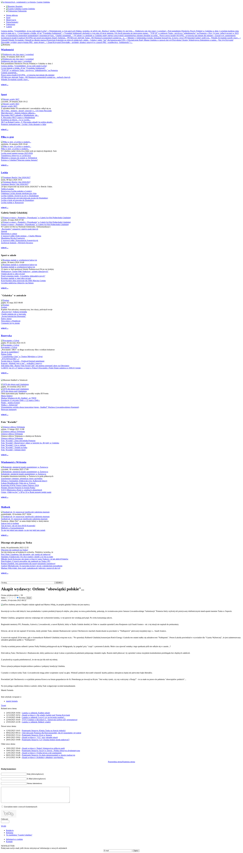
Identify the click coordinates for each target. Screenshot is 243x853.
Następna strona (128, 762)
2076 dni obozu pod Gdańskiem (14, 391)
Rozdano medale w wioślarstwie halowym (18, 267)
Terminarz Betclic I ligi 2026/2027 (14, 184)
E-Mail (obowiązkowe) (36, 779)
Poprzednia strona (115, 762)
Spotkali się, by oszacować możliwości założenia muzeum (24, 519)
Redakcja (10, 830)
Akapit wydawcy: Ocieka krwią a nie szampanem (42, 753)
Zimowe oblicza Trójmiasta (12, 434)
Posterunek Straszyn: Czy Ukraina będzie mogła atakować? (45, 740)
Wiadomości (7, 49)
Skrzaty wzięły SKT (9, 106)
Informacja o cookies (14, 839)
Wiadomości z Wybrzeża (13, 462)
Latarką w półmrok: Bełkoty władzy (36, 722)
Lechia (4, 172)
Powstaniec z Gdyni (9, 347)
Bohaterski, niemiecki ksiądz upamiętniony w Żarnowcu (23, 474)
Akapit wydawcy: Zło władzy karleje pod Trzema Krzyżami (46, 715)
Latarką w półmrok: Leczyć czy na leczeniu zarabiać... (43, 717)
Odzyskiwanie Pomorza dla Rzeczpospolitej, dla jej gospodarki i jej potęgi (51, 733)
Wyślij (3, 826)
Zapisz (136, 851)
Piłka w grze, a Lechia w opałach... (15, 149)
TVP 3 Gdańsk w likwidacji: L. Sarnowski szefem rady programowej (49, 720)
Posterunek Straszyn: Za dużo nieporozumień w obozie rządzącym (48, 755)
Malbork (5, 507)
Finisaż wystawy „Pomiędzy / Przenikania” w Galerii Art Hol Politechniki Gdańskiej (35, 224)
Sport (4, 94)
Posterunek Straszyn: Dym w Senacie (37, 735)
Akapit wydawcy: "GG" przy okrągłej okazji (40, 737)
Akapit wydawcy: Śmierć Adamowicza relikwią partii (43, 748)
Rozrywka (6, 335)
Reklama (9, 833)
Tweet (3, 705)
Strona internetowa (34, 783)
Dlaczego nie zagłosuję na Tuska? (14, 550)
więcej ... (4, 85)
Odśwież (4, 819)
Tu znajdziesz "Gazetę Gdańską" (19, 835)
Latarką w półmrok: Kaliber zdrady (36, 713)
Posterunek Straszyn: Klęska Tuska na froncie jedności (44, 730)
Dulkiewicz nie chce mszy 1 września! (16, 61)
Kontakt (9, 841)
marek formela (12, 701)
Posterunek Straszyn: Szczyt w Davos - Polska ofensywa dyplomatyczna (51, 750)
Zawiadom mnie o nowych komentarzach (20, 807)
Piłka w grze (7, 137)
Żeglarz (4, 307)
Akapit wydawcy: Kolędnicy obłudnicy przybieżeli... (43, 757)
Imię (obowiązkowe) (35, 774)
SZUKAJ (59, 583)
